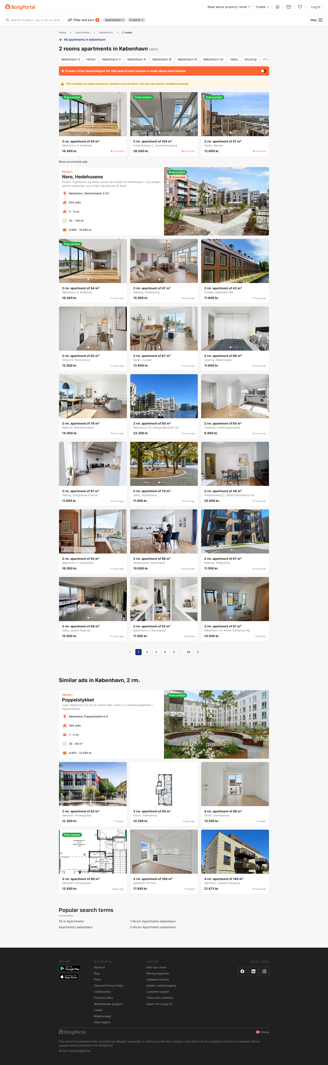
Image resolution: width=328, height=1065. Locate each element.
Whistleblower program (108, 1004)
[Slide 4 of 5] (95, 133)
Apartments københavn (75, 927)
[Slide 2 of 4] (234, 550)
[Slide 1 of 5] (88, 133)
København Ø (161, 59)
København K (136, 59)
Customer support (158, 991)
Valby (234, 59)
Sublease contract (158, 979)
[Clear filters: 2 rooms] (142, 20)
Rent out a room (156, 967)
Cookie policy (102, 991)
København (106, 32)
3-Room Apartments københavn (153, 927)
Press (97, 979)
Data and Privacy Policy (109, 985)
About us (99, 967)
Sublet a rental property (161, 985)
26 (188, 652)
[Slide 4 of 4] (238, 550)
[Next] (198, 652)
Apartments (82, 32)
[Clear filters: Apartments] (122, 20)
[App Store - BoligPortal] (69, 976)
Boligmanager (102, 1016)
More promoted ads (73, 162)
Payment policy (103, 997)
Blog (96, 973)
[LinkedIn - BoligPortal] (253, 971)
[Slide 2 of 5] (90, 133)
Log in (315, 7)
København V (111, 59)
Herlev (91, 59)
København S (70, 59)
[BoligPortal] (20, 7)
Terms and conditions (160, 997)
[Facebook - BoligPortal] (242, 971)
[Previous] (130, 652)
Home (62, 32)
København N (187, 59)
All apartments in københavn (85, 39)
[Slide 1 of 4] (232, 550)
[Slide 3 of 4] (236, 550)
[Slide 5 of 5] (97, 133)
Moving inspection (158, 973)
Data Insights (102, 1022)
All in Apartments (71, 921)
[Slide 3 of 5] (93, 133)
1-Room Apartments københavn (153, 921)
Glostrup (250, 59)
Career (98, 1010)
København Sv (213, 59)
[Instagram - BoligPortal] (264, 971)
